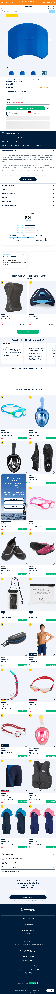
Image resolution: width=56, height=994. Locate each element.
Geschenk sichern (28, 897)
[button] (6, 39)
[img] (6, 254)
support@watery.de (30, 936)
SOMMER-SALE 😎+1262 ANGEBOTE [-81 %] (12, 15)
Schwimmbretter (36, 79)
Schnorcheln (13, 506)
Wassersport (13, 499)
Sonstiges (13, 510)
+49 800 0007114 (29, 933)
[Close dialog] (25, 475)
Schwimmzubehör (28, 79)
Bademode (14, 502)
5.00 (28, 217)
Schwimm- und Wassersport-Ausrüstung (16, 79)
